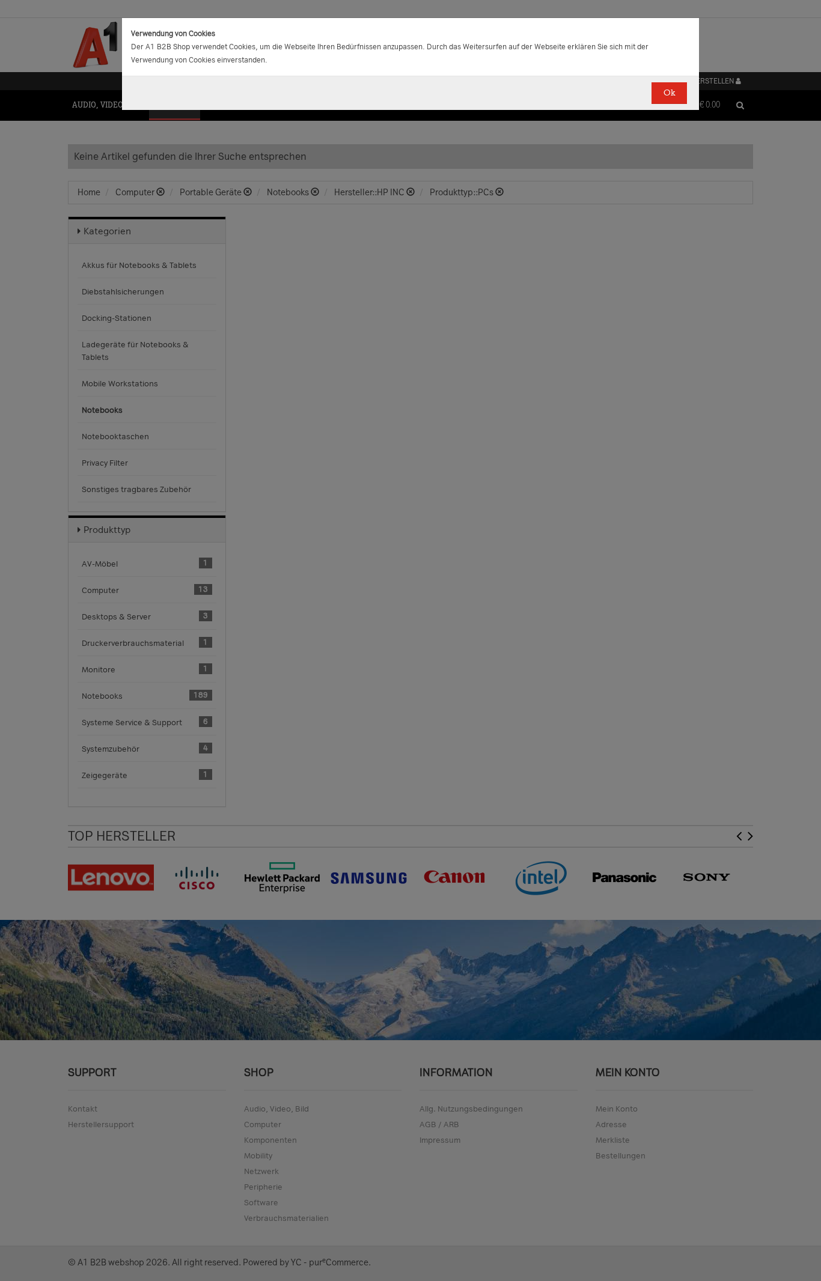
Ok (669, 93)
